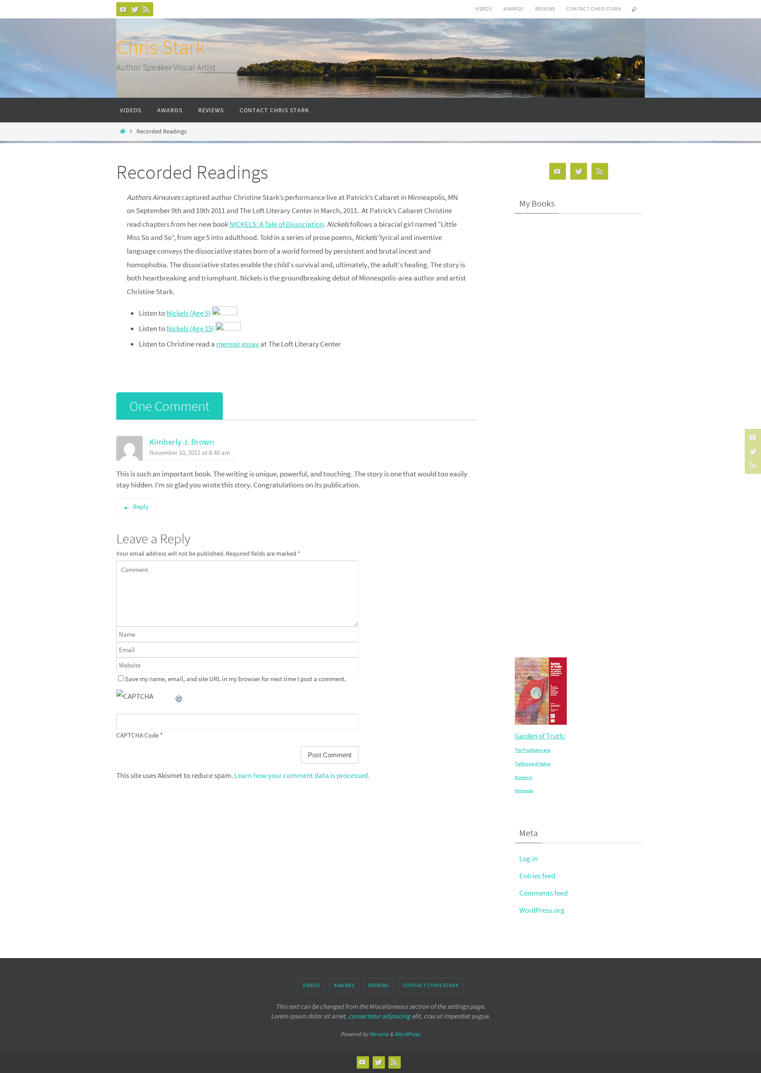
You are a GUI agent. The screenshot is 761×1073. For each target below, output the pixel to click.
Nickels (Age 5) (188, 313)
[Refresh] (179, 696)
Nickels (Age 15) (190, 328)
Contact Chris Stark (593, 8)
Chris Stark (160, 47)
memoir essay (238, 344)
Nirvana (378, 1034)
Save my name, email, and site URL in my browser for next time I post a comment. (235, 679)
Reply (140, 506)
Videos (483, 8)
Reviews (545, 8)
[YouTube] (123, 9)
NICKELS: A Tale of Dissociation (276, 224)
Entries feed (537, 876)
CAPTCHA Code (137, 735)
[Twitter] (135, 9)
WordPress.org (542, 910)
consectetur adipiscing (379, 1016)
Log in (528, 858)
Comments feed (543, 893)
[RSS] (146, 9)
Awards (513, 8)
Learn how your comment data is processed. (301, 775)
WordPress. (408, 1034)
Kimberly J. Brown (181, 442)
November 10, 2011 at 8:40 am (189, 452)
